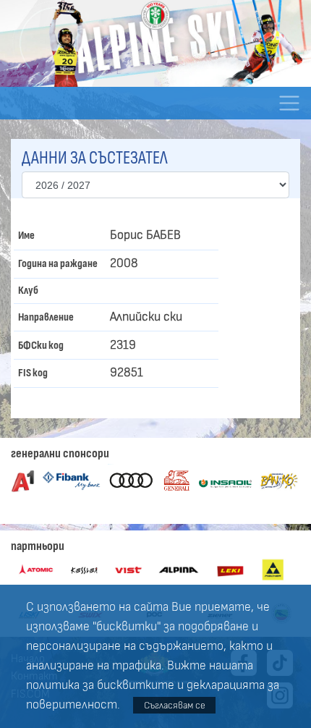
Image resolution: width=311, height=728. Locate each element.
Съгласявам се (174, 705)
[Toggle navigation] (289, 103)
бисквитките (135, 685)
